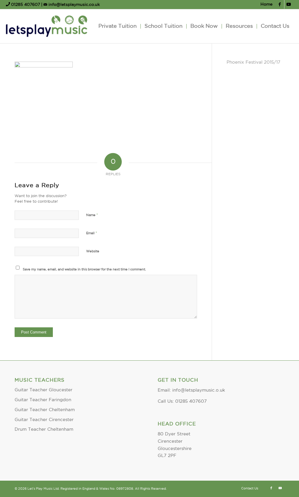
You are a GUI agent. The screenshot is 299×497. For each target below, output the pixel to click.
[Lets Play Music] (46, 26)
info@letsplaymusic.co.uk (73, 4)
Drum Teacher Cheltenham (44, 429)
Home (266, 4)
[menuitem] (265, 4)
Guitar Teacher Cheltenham (45, 410)
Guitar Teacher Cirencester (44, 420)
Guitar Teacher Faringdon (43, 400)
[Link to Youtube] (288, 4)
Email (91, 233)
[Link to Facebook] (280, 4)
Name (92, 215)
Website (92, 251)
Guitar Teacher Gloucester (43, 390)
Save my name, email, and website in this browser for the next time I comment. (84, 269)
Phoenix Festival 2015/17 (253, 62)
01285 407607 (25, 4)
